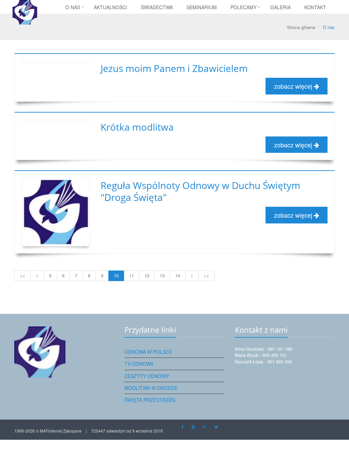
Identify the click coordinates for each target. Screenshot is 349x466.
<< (22, 275)
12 (147, 275)
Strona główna (301, 27)
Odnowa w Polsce (148, 351)
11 (131, 275)
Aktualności (110, 7)
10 (116, 275)
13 (162, 275)
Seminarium (201, 7)
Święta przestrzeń (149, 399)
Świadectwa (157, 7)
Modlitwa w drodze (150, 387)
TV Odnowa (138, 363)
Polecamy (243, 7)
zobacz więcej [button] (294, 86)
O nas (72, 7)
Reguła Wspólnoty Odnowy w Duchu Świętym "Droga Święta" (200, 191)
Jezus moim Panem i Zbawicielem (174, 68)
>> (206, 275)
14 (177, 275)
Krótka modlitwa (137, 126)
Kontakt (315, 7)
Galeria (280, 7)
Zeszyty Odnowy (146, 376)
